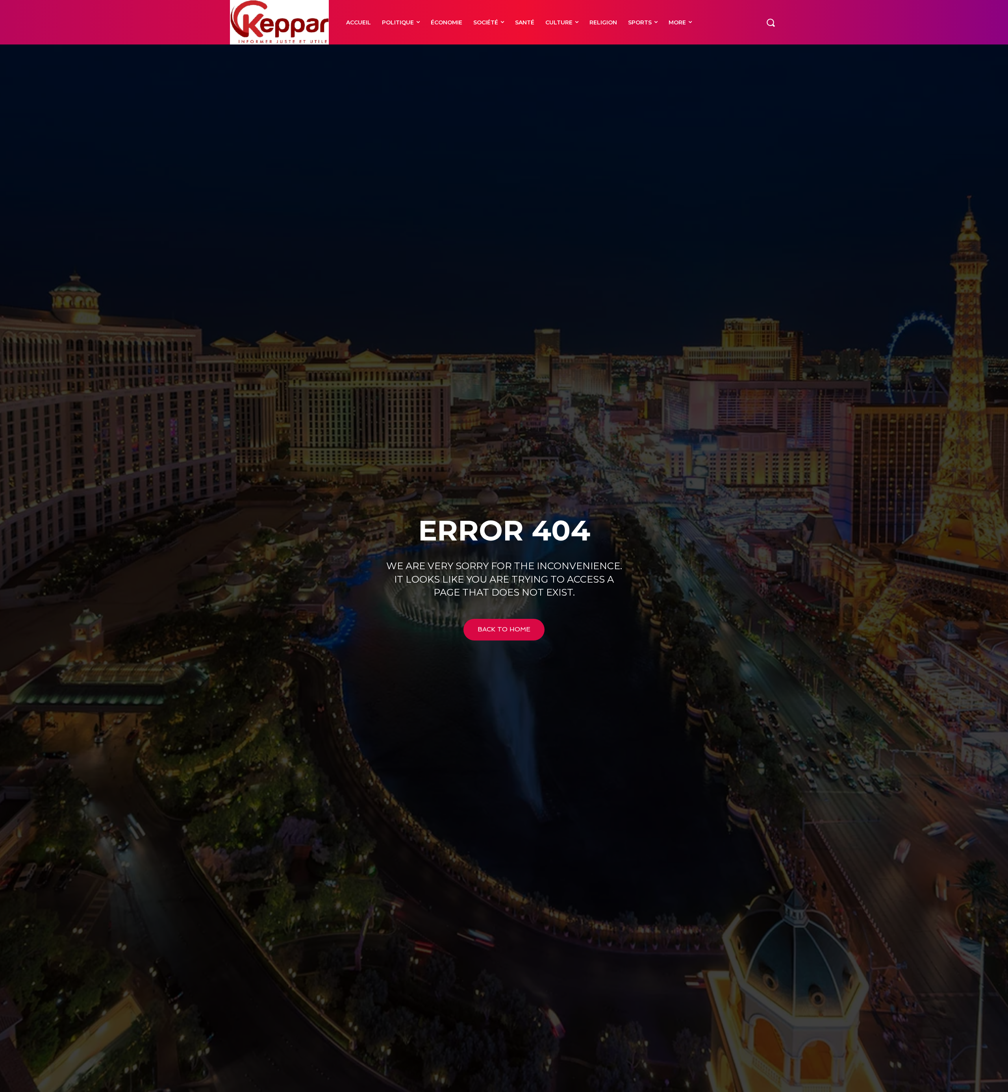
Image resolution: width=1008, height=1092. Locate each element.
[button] (770, 22)
